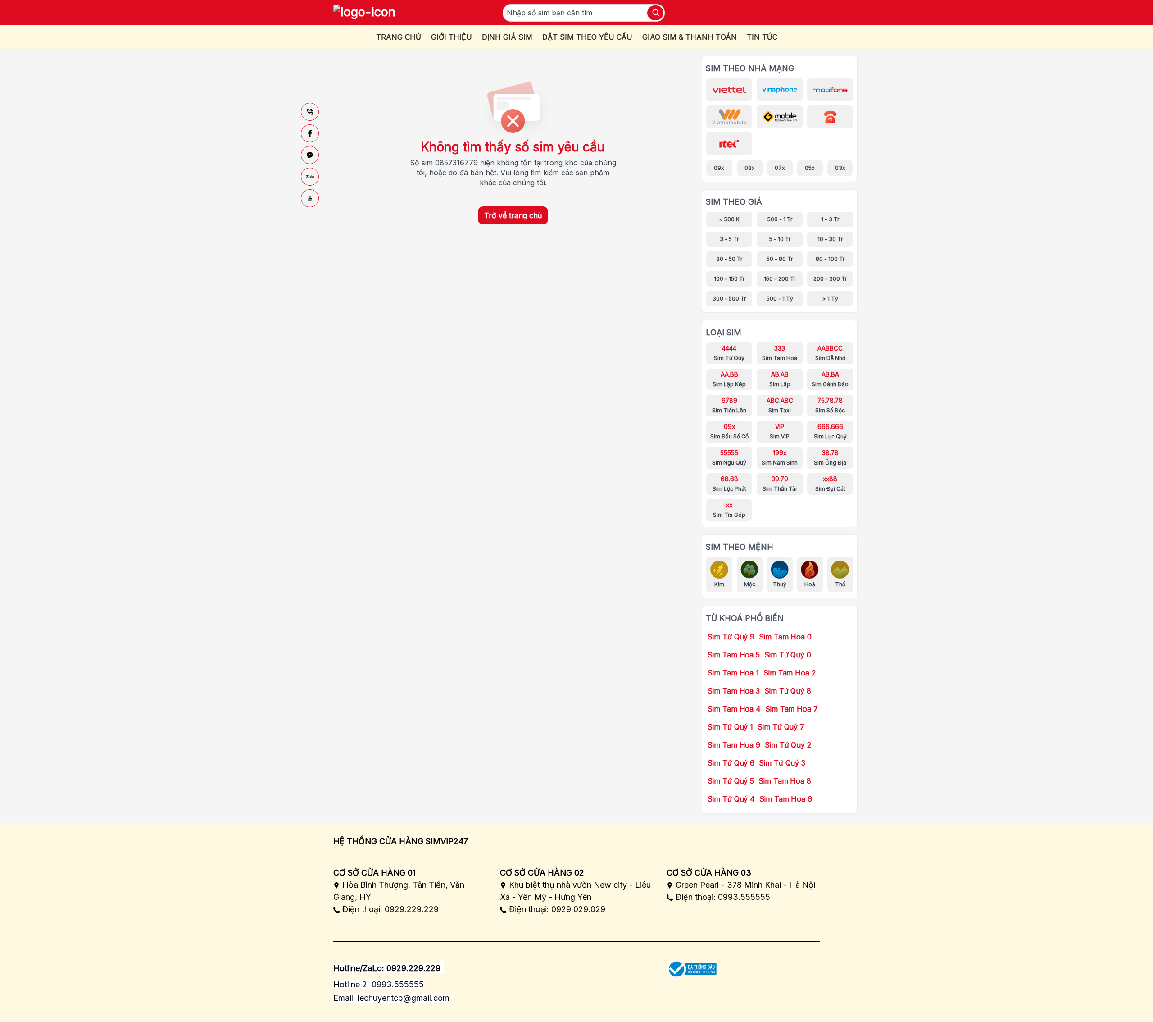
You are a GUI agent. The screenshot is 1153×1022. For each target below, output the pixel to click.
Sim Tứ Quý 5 (731, 780)
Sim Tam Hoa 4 (734, 708)
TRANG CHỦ (398, 36)
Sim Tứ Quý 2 (788, 744)
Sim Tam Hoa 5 (734, 654)
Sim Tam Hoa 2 (789, 672)
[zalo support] (310, 177)
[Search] (655, 12)
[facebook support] (310, 133)
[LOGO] (364, 13)
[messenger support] (310, 155)
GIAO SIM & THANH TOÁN (689, 36)
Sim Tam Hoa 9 (734, 744)
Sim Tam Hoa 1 (733, 672)
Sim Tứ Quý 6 (731, 762)
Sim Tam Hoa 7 (791, 708)
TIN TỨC (762, 36)
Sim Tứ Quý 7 (781, 726)
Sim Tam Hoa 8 (784, 780)
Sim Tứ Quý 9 (731, 636)
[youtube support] (310, 198)
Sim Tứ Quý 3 (782, 762)
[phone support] (310, 112)
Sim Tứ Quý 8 (787, 690)
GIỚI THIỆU (451, 36)
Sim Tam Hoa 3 (734, 690)
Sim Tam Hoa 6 (785, 798)
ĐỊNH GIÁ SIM (507, 36)
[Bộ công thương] (692, 966)
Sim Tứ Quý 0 (787, 654)
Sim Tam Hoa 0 (785, 636)
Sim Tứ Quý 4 (731, 798)
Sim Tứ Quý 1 (730, 726)
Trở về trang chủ (513, 215)
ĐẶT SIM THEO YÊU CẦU (587, 36)
